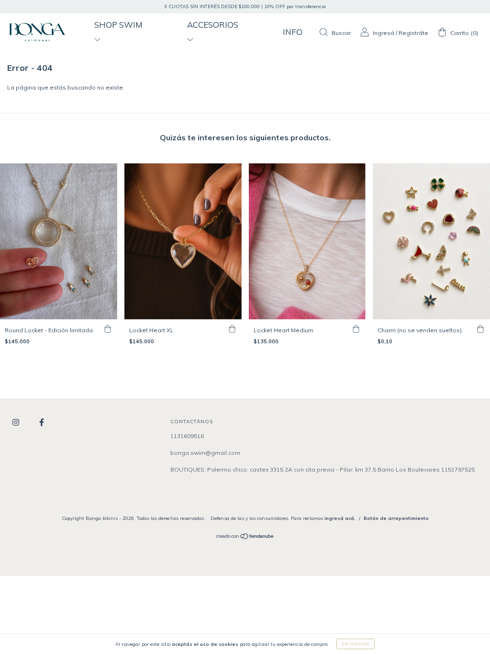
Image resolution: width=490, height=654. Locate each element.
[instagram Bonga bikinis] (16, 422)
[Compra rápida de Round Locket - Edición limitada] (107, 328)
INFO (292, 32)
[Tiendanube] (245, 537)
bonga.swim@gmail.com (205, 452)
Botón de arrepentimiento (396, 518)
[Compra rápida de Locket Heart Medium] (356, 328)
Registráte (413, 32)
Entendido (355, 644)
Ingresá (383, 32)
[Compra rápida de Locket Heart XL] (232, 328)
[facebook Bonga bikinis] (41, 422)
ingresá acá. (340, 518)
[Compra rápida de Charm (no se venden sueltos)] (480, 328)
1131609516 (187, 436)
